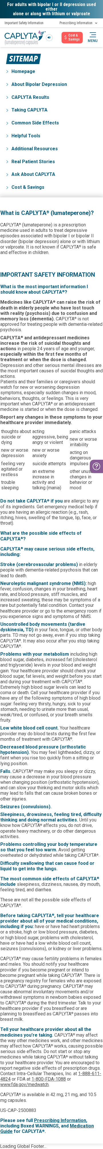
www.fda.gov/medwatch (24, 1084)
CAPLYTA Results (30, 97)
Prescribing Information (76, 23)
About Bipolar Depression (39, 84)
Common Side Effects (35, 123)
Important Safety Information (24, 23)
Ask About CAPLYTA (33, 174)
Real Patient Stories (33, 161)
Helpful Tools (25, 135)
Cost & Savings (27, 187)
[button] (92, 37)
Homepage (23, 71)
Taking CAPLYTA (29, 110)
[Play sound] (49, 37)
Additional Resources (34, 148)
